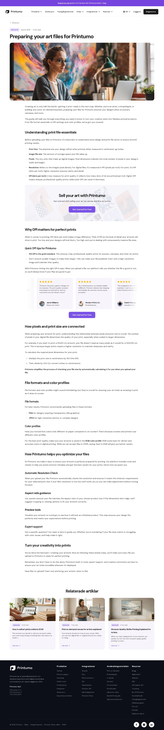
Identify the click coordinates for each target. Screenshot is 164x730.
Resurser (106, 11)
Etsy (83, 674)
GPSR (64, 725)
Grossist (110, 681)
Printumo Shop (87, 696)
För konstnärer (112, 685)
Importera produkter (64, 696)
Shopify (85, 671)
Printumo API (86, 689)
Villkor (26, 725)
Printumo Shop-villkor (52, 725)
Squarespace (87, 685)
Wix (83, 681)
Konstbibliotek (137, 696)
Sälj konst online (113, 692)
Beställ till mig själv (113, 696)
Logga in (137, 11)
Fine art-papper (63, 674)
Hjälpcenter (136, 674)
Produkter (35, 11)
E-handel (110, 678)
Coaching (135, 689)
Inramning (60, 678)
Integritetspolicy (36, 725)
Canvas (59, 671)
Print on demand (113, 671)
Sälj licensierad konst (114, 699)
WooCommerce (88, 678)
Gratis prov (49, 11)
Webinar (135, 678)
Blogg (134, 671)
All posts (15, 23)
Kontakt (135, 710)
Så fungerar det (137, 685)
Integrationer (92, 11)
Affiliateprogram (138, 703)
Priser (79, 11)
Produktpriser (62, 685)
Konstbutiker (111, 689)
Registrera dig (64, 3)
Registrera (151, 11)
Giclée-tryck (61, 681)
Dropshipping (112, 674)
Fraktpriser (61, 689)
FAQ (133, 681)
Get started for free (82, 209)
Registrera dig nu (138, 714)
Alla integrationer (88, 692)
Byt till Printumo (138, 692)
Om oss (135, 706)
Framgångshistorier (65, 11)
